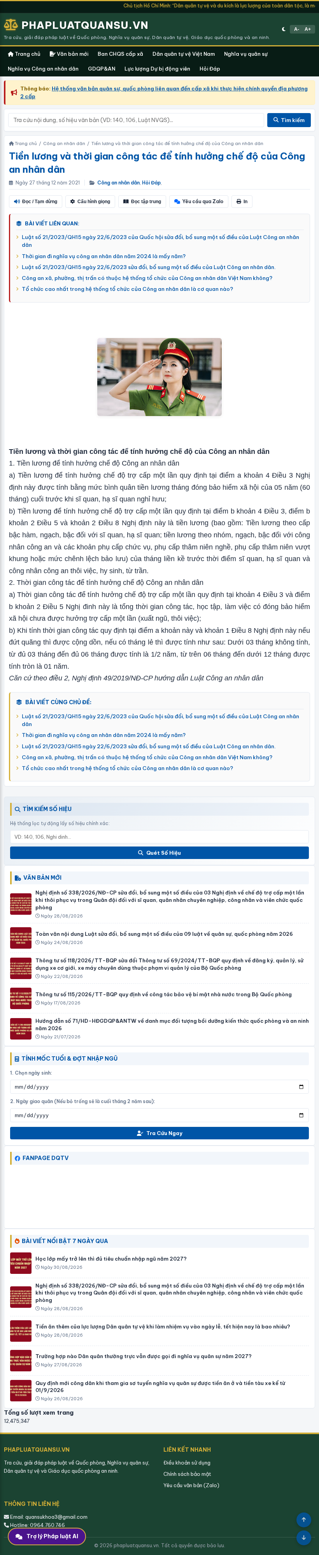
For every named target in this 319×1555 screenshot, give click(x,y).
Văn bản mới (72, 54)
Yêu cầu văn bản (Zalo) (191, 1485)
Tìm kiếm (293, 120)
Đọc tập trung (146, 201)
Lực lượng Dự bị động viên (157, 69)
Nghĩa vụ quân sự (246, 54)
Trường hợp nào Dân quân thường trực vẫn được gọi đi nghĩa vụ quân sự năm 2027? (143, 1356)
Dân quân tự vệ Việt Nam (183, 54)
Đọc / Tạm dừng (39, 201)
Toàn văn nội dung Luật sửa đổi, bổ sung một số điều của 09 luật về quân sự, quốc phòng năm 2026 (164, 934)
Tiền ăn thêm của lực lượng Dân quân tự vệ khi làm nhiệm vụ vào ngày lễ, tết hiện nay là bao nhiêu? (162, 1326)
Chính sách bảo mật (187, 1474)
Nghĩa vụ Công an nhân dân (43, 69)
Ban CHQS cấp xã (120, 54)
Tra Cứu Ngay (164, 1133)
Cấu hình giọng (93, 201)
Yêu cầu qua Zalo (202, 201)
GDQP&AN (101, 69)
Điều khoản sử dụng (186, 1462)
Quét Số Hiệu (163, 853)
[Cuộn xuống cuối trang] (303, 1537)
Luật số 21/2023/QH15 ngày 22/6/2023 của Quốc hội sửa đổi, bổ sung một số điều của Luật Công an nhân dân (160, 241)
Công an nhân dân (118, 183)
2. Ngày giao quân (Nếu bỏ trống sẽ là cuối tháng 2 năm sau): (82, 1101)
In (245, 201)
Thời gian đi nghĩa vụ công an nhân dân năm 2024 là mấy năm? (104, 256)
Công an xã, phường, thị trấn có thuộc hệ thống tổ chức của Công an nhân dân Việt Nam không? (147, 278)
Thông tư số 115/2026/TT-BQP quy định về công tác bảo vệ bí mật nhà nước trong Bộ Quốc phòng (163, 994)
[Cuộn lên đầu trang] (303, 1519)
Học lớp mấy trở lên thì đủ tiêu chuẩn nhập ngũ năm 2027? (111, 1259)
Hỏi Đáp (210, 69)
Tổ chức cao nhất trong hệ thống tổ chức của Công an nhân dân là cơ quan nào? (127, 288)
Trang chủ (27, 54)
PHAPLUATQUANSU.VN (85, 25)
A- (296, 29)
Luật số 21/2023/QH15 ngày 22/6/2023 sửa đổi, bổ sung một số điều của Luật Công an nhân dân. (149, 267)
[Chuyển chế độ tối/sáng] (283, 29)
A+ (308, 29)
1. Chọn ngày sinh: (31, 1073)
